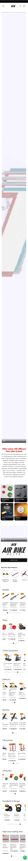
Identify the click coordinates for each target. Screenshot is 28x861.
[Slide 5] (12, 612)
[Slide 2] (8, 612)
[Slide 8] (18, 643)
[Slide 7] (14, 612)
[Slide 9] (17, 824)
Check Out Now (14, 560)
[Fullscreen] (24, 440)
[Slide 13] (18, 672)
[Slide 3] (9, 612)
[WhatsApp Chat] (25, 858)
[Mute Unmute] (23, 440)
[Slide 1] (7, 612)
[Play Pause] (4, 440)
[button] (3, 6)
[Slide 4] (13, 643)
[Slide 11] (19, 612)
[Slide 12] (20, 612)
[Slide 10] (18, 612)
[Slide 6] (13, 612)
